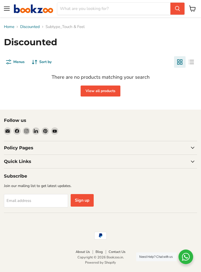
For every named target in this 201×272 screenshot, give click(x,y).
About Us (83, 252)
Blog (99, 252)
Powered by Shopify (100, 262)
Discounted (30, 27)
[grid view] (180, 62)
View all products (100, 90)
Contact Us (117, 252)
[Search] (177, 9)
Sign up (82, 200)
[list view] (191, 62)
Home (9, 27)
